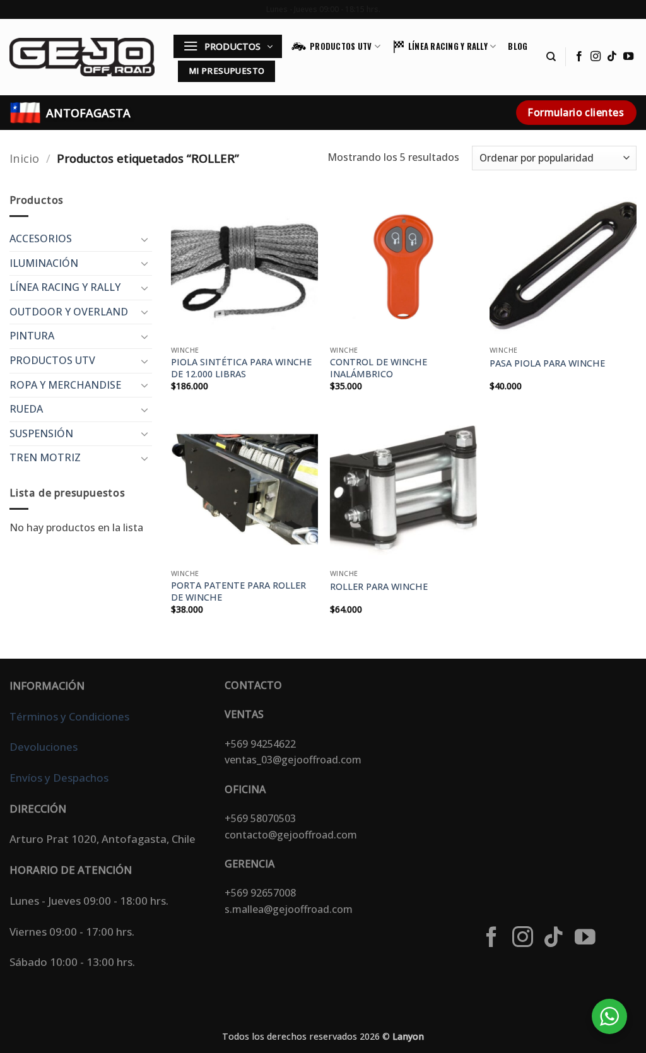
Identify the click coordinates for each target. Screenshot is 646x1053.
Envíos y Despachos (59, 777)
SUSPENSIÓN (41, 433)
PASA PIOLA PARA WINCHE (547, 363)
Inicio (24, 158)
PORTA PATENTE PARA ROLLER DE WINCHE (238, 591)
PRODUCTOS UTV (341, 46)
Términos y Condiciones (69, 716)
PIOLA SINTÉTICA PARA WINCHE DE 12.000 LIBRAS (241, 368)
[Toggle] (144, 239)
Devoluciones (43, 746)
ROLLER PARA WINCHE (379, 586)
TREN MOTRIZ (45, 457)
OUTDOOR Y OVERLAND (68, 312)
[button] (227, 46)
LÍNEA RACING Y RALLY (448, 46)
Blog (517, 46)
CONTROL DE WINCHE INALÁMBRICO (378, 368)
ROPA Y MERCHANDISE (65, 385)
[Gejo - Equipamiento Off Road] (82, 57)
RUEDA (26, 409)
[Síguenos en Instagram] (595, 56)
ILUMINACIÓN (43, 263)
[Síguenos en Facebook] (579, 56)
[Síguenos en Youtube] (628, 56)
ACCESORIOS (40, 238)
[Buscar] (551, 57)
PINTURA (31, 336)
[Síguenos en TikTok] (612, 56)
